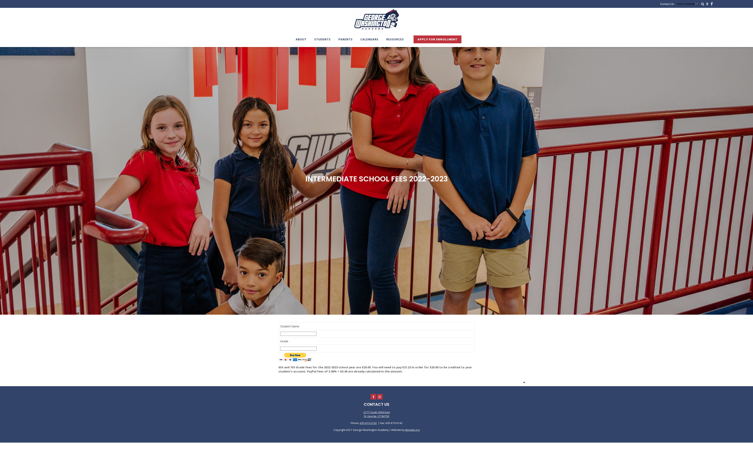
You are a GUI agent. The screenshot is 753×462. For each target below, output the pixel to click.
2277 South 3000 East (376, 412)
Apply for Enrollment (437, 39)
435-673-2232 (368, 423)
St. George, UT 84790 (376, 416)
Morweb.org (412, 430)
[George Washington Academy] (376, 30)
